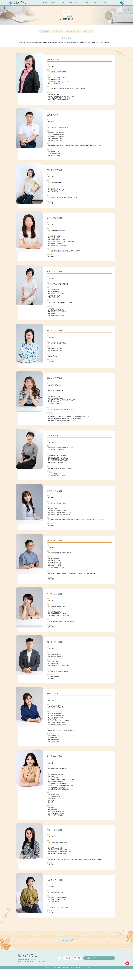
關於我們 (44, 2)
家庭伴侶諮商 (87, 31)
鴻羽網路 (88, 967)
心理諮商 (70, 2)
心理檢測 (95, 2)
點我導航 (44, 961)
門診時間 (76, 958)
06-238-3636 (27, 959)
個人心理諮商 (57, 31)
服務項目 (53, 2)
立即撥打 (34, 959)
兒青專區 (78, 2)
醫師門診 (61, 2)
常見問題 (103, 2)
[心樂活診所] (18, 2)
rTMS (87, 2)
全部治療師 (45, 31)
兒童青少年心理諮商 (72, 31)
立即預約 (66, 958)
